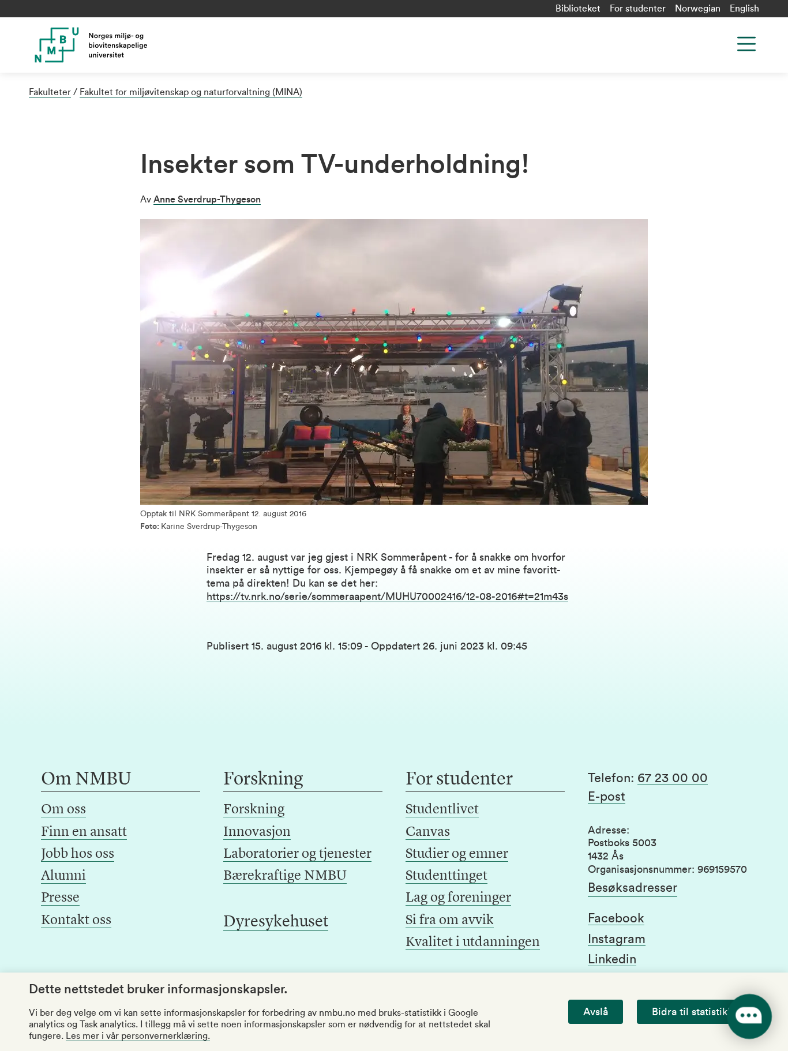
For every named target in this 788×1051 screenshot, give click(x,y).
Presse (60, 898)
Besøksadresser (632, 887)
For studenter (638, 8)
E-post (606, 796)
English (744, 8)
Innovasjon (257, 832)
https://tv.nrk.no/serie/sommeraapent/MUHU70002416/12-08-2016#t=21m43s (387, 596)
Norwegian (698, 8)
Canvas (428, 832)
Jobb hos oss (77, 854)
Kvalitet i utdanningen (473, 942)
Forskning (253, 810)
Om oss (63, 810)
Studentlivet (442, 810)
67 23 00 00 (672, 778)
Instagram (617, 939)
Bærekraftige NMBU (285, 876)
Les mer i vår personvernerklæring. (138, 1036)
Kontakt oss (76, 921)
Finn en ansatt (84, 832)
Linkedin (612, 959)
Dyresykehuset (275, 922)
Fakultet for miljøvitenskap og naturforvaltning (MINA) (191, 92)
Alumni (63, 876)
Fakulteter (50, 92)
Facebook (616, 918)
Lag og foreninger (458, 898)
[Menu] (746, 44)
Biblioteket (578, 8)
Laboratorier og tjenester (297, 854)
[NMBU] (111, 45)
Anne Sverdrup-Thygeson (207, 199)
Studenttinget (446, 876)
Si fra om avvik (450, 921)
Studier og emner (457, 854)
